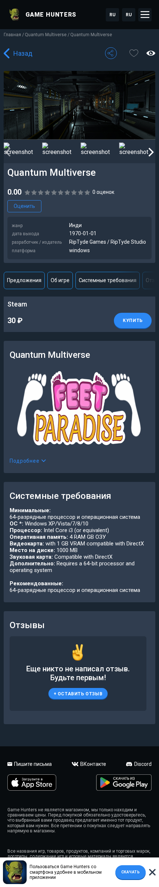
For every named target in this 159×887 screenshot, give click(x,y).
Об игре (60, 280)
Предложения (24, 280)
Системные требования (107, 280)
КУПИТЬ (133, 320)
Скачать (130, 872)
